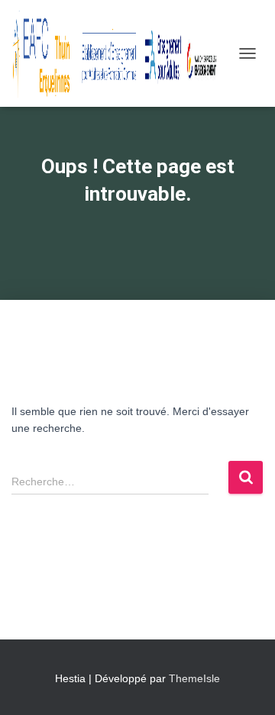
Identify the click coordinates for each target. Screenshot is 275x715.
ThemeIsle (194, 678)
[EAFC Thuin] (121, 53)
